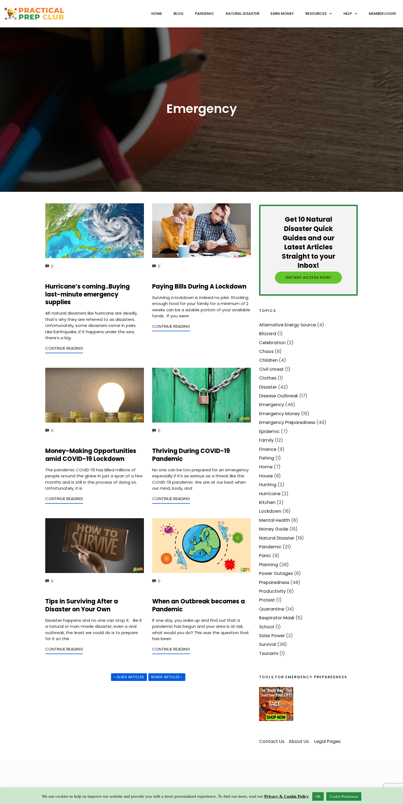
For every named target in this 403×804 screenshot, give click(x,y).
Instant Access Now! (308, 277)
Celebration (272, 343)
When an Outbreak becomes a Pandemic (198, 605)
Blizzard (267, 333)
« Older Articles (129, 677)
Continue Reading (64, 348)
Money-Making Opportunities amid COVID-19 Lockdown (90, 455)
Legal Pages (327, 741)
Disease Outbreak (278, 396)
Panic (265, 555)
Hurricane (269, 494)
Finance (267, 449)
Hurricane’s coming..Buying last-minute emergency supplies (87, 294)
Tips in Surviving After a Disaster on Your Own (81, 605)
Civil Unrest (271, 369)
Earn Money (282, 13)
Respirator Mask (276, 618)
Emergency (271, 404)
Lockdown (270, 511)
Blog (178, 13)
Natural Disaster (242, 13)
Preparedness (274, 582)
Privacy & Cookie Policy (286, 796)
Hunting (267, 484)
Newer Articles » (167, 677)
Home (156, 13)
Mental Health (274, 520)
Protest (267, 600)
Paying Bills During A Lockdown (199, 286)
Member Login (382, 13)
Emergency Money (279, 413)
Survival (267, 644)
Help (348, 13)
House (266, 476)
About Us (299, 741)
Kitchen (267, 502)
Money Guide (273, 529)
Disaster (268, 387)
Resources (316, 13)
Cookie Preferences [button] (344, 796)
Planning (268, 564)
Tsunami (268, 653)
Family (266, 440)
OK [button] (318, 796)
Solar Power (272, 635)
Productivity (272, 591)
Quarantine (271, 609)
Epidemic (269, 431)
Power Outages (276, 573)
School (266, 627)
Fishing (266, 458)
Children (268, 360)
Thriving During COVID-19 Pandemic (191, 455)
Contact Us (271, 741)
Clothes (267, 378)
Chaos (266, 351)
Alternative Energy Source (287, 325)
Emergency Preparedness (287, 422)
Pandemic (204, 13)
